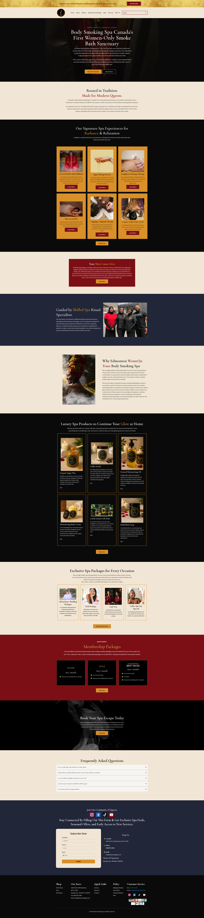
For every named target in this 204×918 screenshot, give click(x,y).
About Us (96, 890)
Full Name (65, 837)
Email (64, 852)
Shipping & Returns (118, 887)
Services (96, 887)
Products (96, 893)
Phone (64, 844)
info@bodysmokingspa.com (82, 898)
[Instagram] (92, 814)
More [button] (116, 12)
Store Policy (116, 890)
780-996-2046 (133, 887)
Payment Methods (118, 893)
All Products (59, 887)
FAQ (114, 895)
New (57, 890)
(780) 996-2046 (77, 895)
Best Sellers (59, 893)
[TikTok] (105, 814)
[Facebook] (98, 814)
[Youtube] (111, 814)
